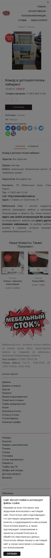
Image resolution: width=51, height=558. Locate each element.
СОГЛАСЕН (12, 554)
